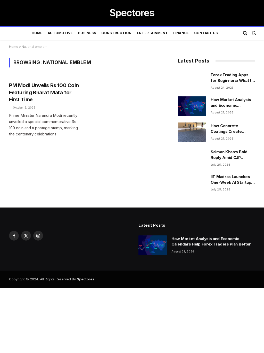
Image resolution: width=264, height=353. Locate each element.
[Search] (245, 33)
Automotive (60, 33)
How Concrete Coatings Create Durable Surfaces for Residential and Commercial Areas (231, 128)
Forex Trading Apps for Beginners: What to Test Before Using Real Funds (232, 77)
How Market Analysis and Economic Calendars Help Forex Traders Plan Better (231, 102)
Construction (116, 33)
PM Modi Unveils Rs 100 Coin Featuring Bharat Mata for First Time (44, 92)
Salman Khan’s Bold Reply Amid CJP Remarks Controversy (232, 154)
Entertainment (152, 33)
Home (37, 33)
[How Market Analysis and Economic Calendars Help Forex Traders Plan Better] (192, 106)
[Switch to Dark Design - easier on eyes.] (253, 33)
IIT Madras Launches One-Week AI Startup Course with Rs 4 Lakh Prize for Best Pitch (232, 179)
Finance (181, 33)
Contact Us (206, 33)
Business (87, 33)
